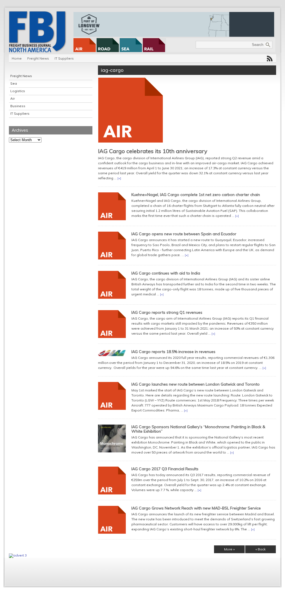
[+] (119, 178)
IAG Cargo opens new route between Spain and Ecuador (183, 233)
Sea (13, 83)
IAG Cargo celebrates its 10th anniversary (152, 151)
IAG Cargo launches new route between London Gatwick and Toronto (195, 384)
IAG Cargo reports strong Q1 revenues (166, 312)
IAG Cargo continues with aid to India (165, 273)
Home (17, 58)
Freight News (38, 58)
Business (17, 106)
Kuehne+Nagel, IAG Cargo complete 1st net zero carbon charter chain (195, 194)
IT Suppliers (64, 58)
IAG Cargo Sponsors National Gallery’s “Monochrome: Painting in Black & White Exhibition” (198, 429)
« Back (260, 549)
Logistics (17, 91)
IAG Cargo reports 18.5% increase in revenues (173, 351)
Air (12, 98)
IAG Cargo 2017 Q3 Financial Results (164, 468)
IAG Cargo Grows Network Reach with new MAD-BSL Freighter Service (196, 508)
